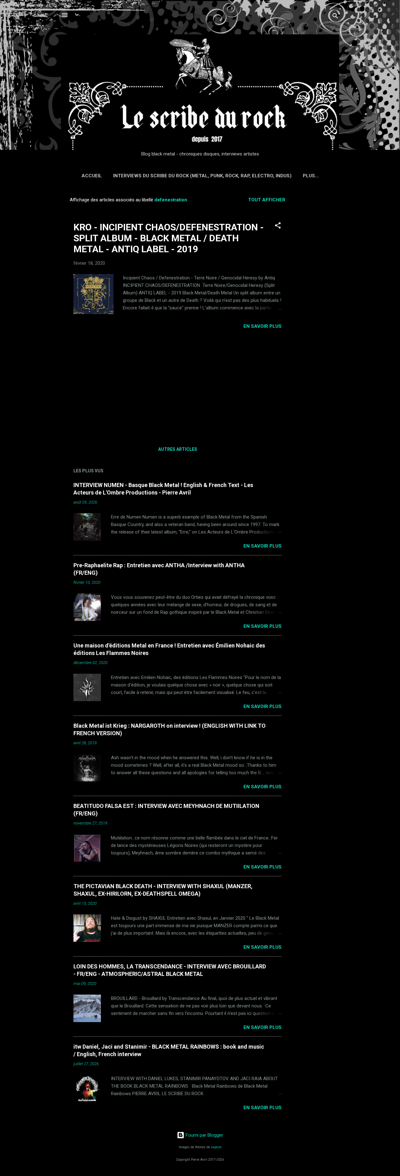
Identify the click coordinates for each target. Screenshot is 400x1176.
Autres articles (177, 449)
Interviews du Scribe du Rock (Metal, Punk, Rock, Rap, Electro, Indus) (202, 176)
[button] (278, 226)
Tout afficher (266, 200)
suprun (216, 1147)
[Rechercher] (335, 17)
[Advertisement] (319, 286)
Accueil (92, 176)
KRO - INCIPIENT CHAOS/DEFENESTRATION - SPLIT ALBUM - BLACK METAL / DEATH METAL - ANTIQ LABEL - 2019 (168, 238)
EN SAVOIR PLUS (262, 326)
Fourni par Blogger (203, 1135)
